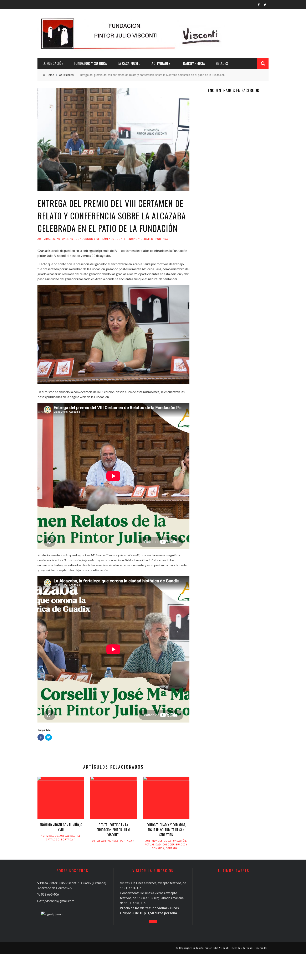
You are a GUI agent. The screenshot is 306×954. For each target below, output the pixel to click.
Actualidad (65, 239)
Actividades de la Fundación (166, 841)
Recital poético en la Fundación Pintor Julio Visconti (113, 829)
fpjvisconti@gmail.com (57, 901)
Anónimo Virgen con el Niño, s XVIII (61, 827)
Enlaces (222, 63)
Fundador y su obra (90, 63)
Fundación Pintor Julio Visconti (210, 948)
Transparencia (193, 63)
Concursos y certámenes (95, 239)
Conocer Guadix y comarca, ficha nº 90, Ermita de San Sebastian (166, 829)
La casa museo (129, 63)
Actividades (161, 63)
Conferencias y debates (135, 239)
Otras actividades (105, 841)
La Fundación (52, 63)
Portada (161, 239)
